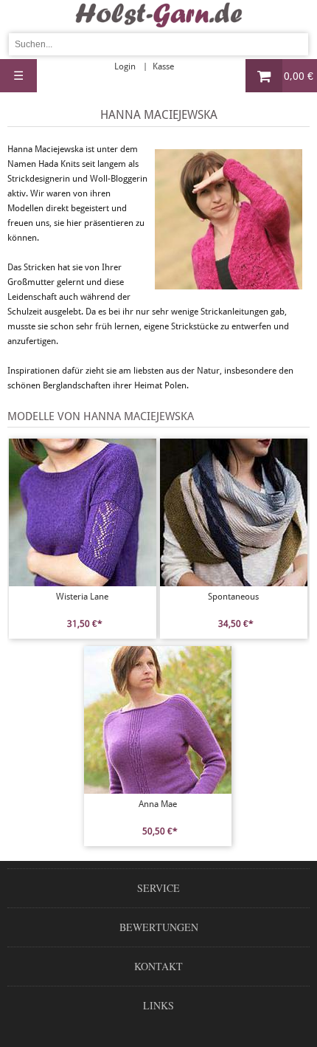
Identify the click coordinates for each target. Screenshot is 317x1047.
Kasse (163, 66)
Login (125, 66)
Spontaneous (233, 596)
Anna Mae (158, 804)
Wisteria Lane (82, 596)
